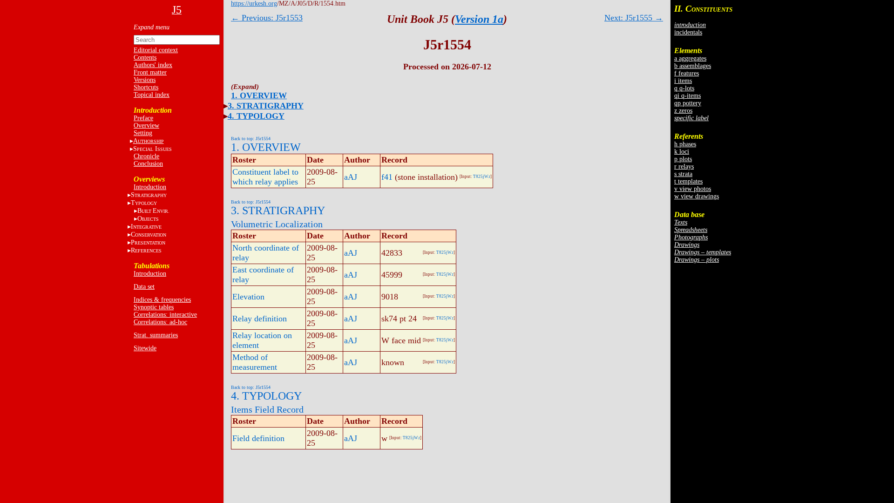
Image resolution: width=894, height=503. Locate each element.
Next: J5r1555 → (633, 17)
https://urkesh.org (254, 3)
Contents (145, 57)
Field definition (258, 438)
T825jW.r (481, 176)
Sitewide (145, 348)
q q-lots (684, 88)
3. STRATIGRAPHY (266, 105)
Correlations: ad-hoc (160, 322)
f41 (387, 177)
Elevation (248, 296)
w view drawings (696, 196)
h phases (685, 144)
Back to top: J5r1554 (251, 138)
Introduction (150, 187)
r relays (684, 166)
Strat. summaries (156, 335)
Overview (146, 125)
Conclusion (148, 163)
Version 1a (479, 19)
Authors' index (153, 64)
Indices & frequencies (162, 299)
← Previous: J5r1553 (267, 17)
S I (152, 148)
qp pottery (687, 103)
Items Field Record (267, 409)
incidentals (688, 32)
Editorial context (156, 50)
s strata (683, 173)
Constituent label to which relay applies (265, 176)
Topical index (151, 94)
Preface (143, 118)
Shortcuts (146, 87)
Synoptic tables (154, 307)
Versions (145, 79)
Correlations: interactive (165, 314)
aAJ (350, 177)
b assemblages (692, 65)
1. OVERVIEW (259, 95)
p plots (683, 159)
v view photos (692, 188)
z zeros (683, 110)
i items (683, 80)
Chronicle (146, 156)
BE (153, 210)
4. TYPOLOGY (256, 116)
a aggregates (690, 58)
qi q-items (687, 95)
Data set (144, 286)
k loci (681, 151)
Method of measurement (254, 362)
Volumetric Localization (277, 224)
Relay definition (259, 318)
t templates (688, 181)
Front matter (150, 72)
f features (686, 73)
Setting (143, 132)
